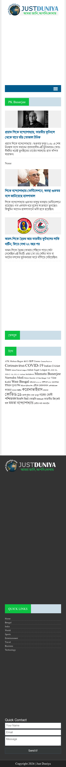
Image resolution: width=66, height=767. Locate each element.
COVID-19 (34, 365)
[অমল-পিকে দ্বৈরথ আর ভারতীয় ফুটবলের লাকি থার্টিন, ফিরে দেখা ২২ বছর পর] (33, 232)
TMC (48, 378)
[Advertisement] (33, 48)
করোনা (8, 389)
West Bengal (20, 381)
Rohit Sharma (29, 378)
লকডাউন (46, 403)
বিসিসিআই (40, 399)
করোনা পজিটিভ (16, 390)
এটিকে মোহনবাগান (40, 385)
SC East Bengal (41, 378)
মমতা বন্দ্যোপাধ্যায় (21, 403)
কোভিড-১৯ (13, 394)
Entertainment (11, 638)
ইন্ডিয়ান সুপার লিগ (12, 385)
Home (7, 618)
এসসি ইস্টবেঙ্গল (53, 386)
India (7, 626)
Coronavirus (15, 365)
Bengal (8, 622)
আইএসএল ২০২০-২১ (35, 382)
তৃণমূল (37, 395)
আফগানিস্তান (55, 382)
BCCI (26, 361)
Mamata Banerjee (48, 373)
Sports (8, 634)
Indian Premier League (19, 370)
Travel (8, 642)
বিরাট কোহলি (30, 398)
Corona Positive (46, 361)
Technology (10, 649)
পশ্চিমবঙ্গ (10, 399)
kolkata (22, 374)
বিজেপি (19, 398)
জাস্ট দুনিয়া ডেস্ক (28, 395)
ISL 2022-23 (15, 374)
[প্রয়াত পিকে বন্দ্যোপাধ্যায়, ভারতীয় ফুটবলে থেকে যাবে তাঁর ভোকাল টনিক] (33, 126)
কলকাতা (45, 390)
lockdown (30, 374)
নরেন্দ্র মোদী (45, 394)
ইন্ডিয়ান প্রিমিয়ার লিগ (26, 386)
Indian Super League (37, 369)
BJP (31, 361)
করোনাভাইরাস (32, 389)
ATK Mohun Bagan (14, 361)
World (8, 630)
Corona (37, 361)
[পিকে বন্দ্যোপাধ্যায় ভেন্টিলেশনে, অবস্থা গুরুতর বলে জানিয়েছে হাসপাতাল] (33, 184)
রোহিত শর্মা (38, 403)
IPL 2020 (51, 370)
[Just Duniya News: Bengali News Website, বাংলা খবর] (33, 9)
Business (9, 646)
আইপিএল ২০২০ (46, 382)
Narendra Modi (14, 377)
